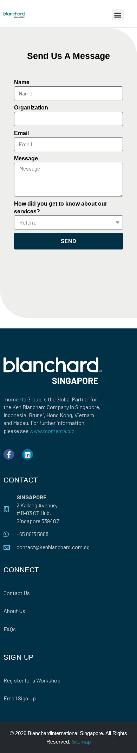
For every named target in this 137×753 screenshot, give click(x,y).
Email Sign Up (20, 698)
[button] (118, 14)
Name (22, 82)
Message (26, 158)
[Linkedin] (27, 454)
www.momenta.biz (52, 430)
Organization (31, 108)
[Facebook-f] (9, 454)
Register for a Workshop (32, 680)
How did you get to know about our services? (60, 207)
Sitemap (81, 742)
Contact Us (17, 592)
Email (21, 133)
